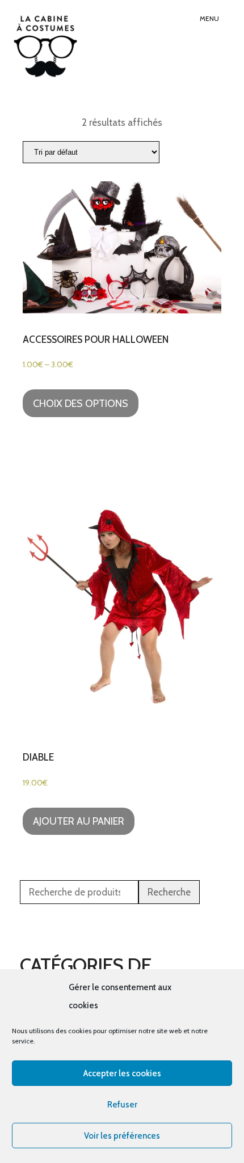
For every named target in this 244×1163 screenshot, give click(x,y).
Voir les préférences (122, 1136)
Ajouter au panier (78, 821)
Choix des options (80, 403)
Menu (209, 18)
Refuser (122, 1105)
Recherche (169, 892)
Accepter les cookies (122, 1073)
